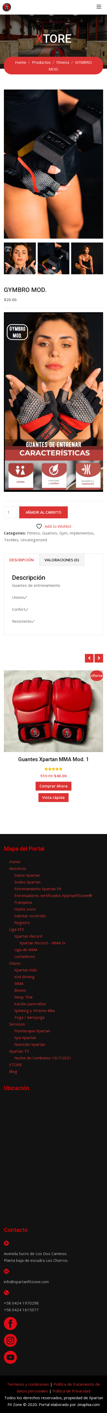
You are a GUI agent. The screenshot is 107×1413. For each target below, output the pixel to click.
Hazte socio (25, 909)
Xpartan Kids (25, 969)
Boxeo (20, 990)
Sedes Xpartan (27, 881)
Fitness (33, 533)
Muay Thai (23, 997)
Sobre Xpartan (27, 875)
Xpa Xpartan (25, 1037)
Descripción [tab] (21, 559)
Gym (63, 533)
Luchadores (24, 956)
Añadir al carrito (43, 512)
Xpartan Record (28, 936)
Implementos (81, 533)
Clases (15, 963)
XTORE (15, 1064)
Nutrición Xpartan (29, 1044)
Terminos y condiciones (28, 1384)
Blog (13, 1071)
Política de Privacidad (71, 1390)
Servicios (17, 1024)
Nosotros (17, 868)
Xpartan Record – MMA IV (42, 942)
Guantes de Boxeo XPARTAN (53, 759)
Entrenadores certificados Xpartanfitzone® (53, 895)
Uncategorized (34, 539)
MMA (18, 983)
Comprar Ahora (53, 786)
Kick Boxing (24, 976)
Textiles (11, 539)
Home (14, 861)
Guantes (49, 533)
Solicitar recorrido (30, 915)
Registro (22, 922)
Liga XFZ (16, 929)
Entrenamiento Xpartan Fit (37, 888)
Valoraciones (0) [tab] (61, 559)
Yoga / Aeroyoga (29, 1017)
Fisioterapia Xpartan (32, 1030)
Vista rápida (53, 797)
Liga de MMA (25, 949)
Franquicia (23, 902)
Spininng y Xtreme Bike (34, 1010)
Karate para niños (30, 1003)
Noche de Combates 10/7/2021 (42, 1057)
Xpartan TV (19, 1051)
